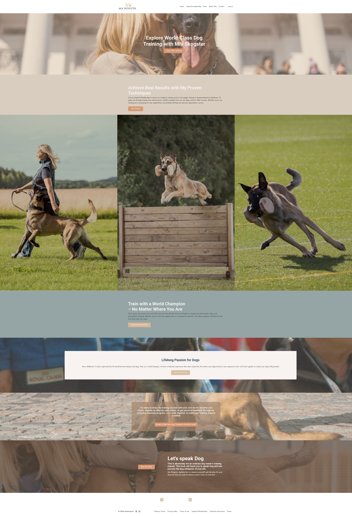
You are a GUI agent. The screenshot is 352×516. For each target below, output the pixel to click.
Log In (230, 6)
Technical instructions (217, 511)
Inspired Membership (199, 511)
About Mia (213, 6)
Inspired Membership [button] (139, 325)
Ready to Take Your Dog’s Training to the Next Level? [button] (176, 424)
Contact (221, 6)
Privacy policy (172, 511)
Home (182, 6)
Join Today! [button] (135, 109)
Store (205, 6)
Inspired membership (193, 6)
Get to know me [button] (180, 372)
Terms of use (184, 511)
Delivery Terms (159, 511)
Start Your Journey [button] (174, 51)
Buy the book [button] (146, 467)
